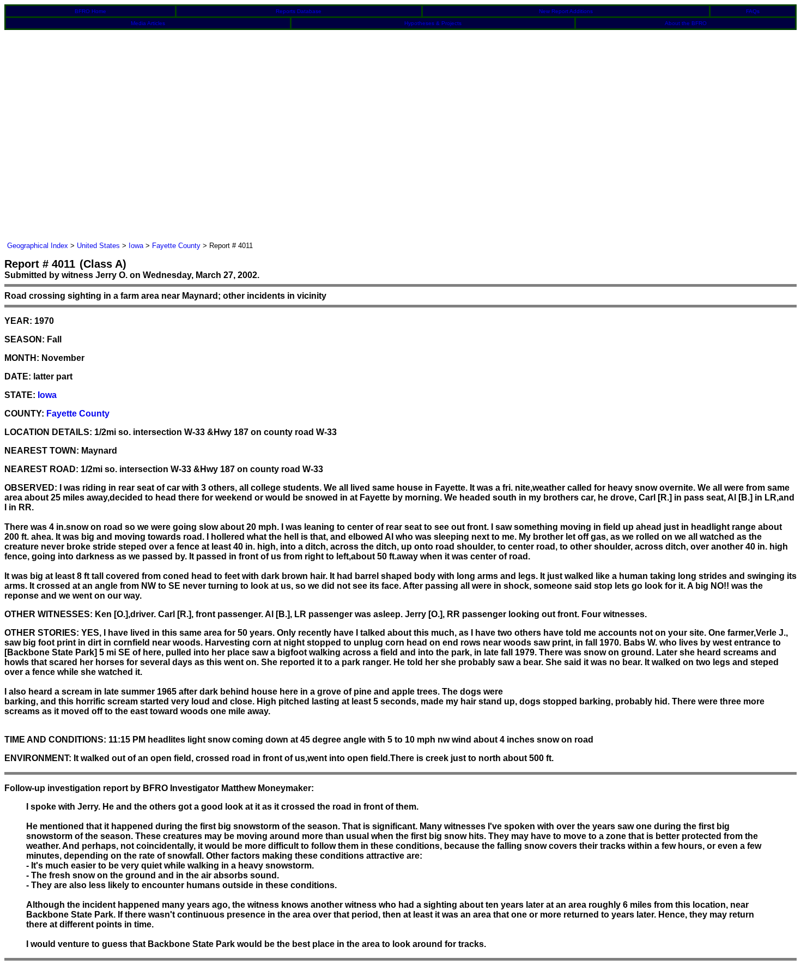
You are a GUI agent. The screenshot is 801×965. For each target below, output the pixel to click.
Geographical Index (37, 246)
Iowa (136, 246)
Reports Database (298, 11)
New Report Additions (566, 11)
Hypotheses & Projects (433, 23)
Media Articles (148, 23)
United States (98, 246)
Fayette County (176, 246)
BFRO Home (90, 11)
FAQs (753, 11)
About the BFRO (686, 23)
